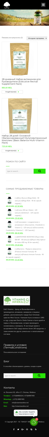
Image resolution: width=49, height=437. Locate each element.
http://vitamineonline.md (20, 406)
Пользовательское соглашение (15, 352)
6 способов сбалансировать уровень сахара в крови (22, 366)
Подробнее (11, 92)
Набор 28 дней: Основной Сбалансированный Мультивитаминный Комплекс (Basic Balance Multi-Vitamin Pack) (24, 139)
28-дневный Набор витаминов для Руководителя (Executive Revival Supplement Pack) (21, 81)
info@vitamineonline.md (20, 403)
